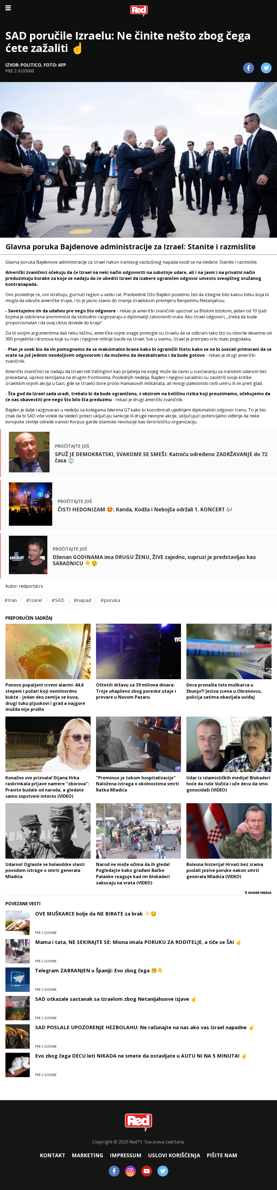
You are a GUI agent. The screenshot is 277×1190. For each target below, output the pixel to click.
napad (82, 600)
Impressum (125, 1155)
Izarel (34, 600)
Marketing (87, 1155)
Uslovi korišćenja (174, 1155)
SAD (57, 600)
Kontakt (52, 1155)
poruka (110, 600)
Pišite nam (222, 1155)
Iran (10, 600)
